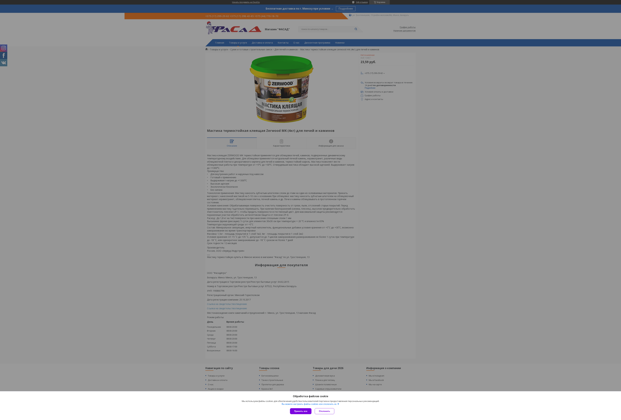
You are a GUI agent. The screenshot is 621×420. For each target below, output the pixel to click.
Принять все (300, 411)
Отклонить (324, 411)
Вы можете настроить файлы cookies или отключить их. (309, 404)
